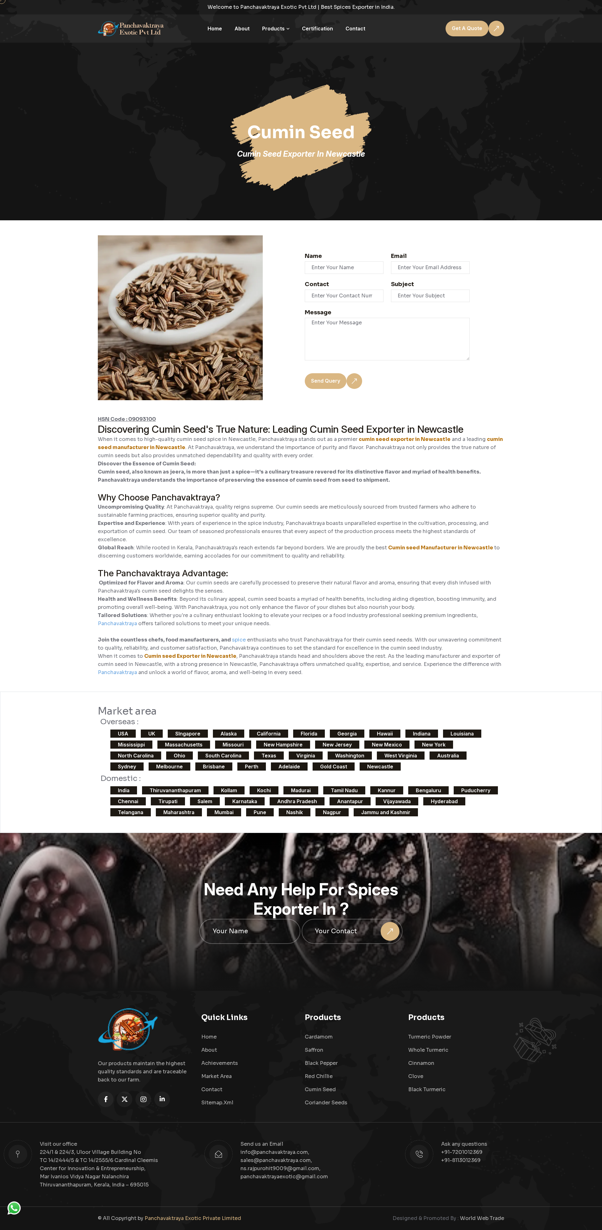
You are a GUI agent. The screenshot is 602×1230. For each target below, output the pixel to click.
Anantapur (350, 801)
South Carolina (223, 755)
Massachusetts (184, 744)
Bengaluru (428, 790)
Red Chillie (319, 1076)
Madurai (301, 790)
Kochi (264, 790)
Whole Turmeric (428, 1050)
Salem (205, 801)
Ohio (179, 755)
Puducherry (475, 790)
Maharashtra (178, 812)
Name (313, 256)
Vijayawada (397, 801)
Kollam (229, 790)
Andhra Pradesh (297, 801)
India (123, 790)
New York (434, 744)
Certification (317, 28)
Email (399, 256)
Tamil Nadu (344, 790)
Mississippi (131, 744)
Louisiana (462, 733)
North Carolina (136, 755)
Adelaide (289, 766)
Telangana (130, 812)
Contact (355, 28)
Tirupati (167, 801)
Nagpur (332, 812)
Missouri (233, 744)
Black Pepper (321, 1063)
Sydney (127, 766)
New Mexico (387, 744)
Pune (260, 812)
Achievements (219, 1063)
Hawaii (385, 733)
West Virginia (400, 755)
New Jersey (337, 744)
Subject (402, 284)
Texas (268, 755)
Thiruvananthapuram (175, 790)
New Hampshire (283, 744)
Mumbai (224, 812)
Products (273, 28)
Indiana (421, 733)
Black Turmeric (427, 1089)
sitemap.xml (217, 1102)
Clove (415, 1076)
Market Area (216, 1076)
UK (151, 733)
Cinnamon (421, 1063)
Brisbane (214, 766)
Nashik (294, 812)
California (269, 733)
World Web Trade (482, 1218)
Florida (309, 733)
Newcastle (380, 766)
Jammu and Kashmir (385, 812)
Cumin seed (320, 1089)
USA (123, 733)
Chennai (128, 801)
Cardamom (319, 1037)
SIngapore (187, 733)
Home (215, 28)
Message (318, 312)
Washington (349, 755)
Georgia (347, 733)
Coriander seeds (326, 1102)
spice (239, 639)
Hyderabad (444, 801)
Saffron (314, 1050)
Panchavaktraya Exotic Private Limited (193, 1218)
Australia (448, 755)
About (242, 28)
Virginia (305, 755)
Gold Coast (333, 766)
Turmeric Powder (429, 1037)
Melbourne (169, 766)
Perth (251, 766)
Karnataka (244, 801)
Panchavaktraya (118, 623)
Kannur (387, 790)
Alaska (228, 733)
